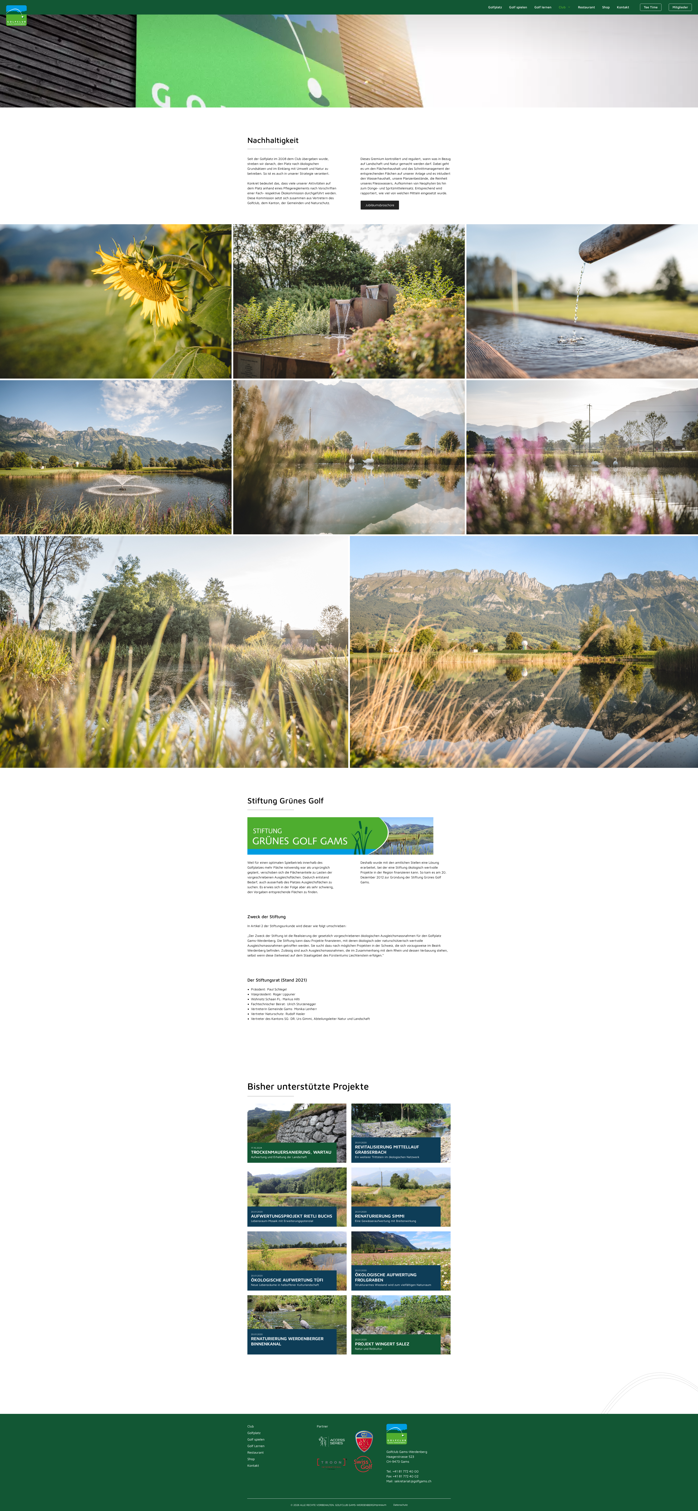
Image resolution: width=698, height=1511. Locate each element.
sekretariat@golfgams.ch (412, 1481)
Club (562, 7)
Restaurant (586, 7)
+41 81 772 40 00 (405, 1471)
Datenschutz (400, 1504)
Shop (606, 7)
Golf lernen (542, 7)
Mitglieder (680, 7)
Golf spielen (518, 7)
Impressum (380, 1504)
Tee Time (651, 7)
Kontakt (623, 7)
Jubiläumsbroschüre (379, 205)
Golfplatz (495, 7)
